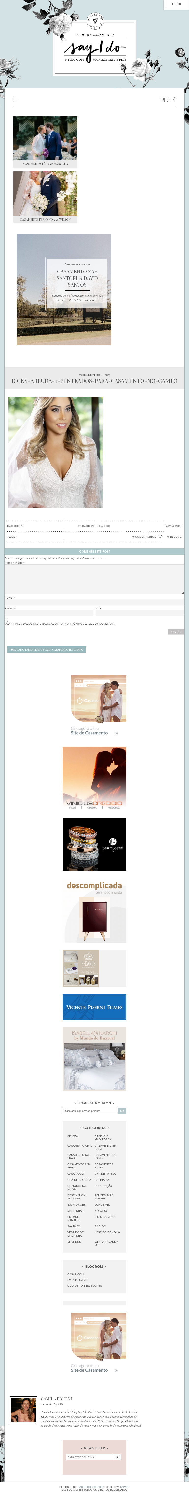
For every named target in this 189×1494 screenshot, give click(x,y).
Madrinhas (75, 1210)
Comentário (15, 563)
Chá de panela (105, 1173)
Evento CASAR (77, 1279)
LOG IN (176, 4)
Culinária (102, 1179)
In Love (176, 536)
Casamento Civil (79, 1145)
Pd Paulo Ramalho (74, 1218)
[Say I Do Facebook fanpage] (174, 99)
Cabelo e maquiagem (103, 1138)
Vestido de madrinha (75, 1234)
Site (98, 608)
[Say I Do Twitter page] (168, 99)
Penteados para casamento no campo (46, 649)
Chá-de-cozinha (79, 1179)
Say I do (100, 1226)
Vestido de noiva (107, 1232)
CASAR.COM (75, 1274)
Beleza (72, 1136)
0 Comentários (144, 536)
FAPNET (125, 1487)
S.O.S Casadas (105, 1216)
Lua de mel (102, 1204)
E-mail (10, 608)
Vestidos (74, 1241)
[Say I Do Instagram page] (162, 99)
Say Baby (73, 1226)
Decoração (103, 1185)
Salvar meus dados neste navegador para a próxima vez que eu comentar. (60, 624)
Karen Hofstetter (91, 1487)
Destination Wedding (76, 1197)
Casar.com (75, 1173)
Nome (10, 598)
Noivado (101, 1210)
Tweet (12, 536)
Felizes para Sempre (104, 1197)
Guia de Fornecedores (84, 1285)
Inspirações (76, 1204)
